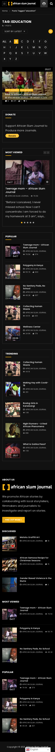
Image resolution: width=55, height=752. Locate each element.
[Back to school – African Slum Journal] (27, 86)
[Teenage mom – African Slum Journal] (12, 251)
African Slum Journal (18, 97)
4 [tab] (30, 222)
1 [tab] (21, 222)
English (34, 749)
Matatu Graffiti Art (30, 537)
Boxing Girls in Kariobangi (30, 404)
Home (5, 11)
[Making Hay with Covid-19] (12, 389)
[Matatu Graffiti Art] (9, 544)
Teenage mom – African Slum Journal (25, 190)
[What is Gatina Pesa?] (12, 450)
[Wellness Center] (12, 333)
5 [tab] (33, 222)
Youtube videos (26, 90)
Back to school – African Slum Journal (25, 94)
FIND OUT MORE (13, 520)
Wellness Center (31, 326)
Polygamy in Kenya (33, 265)
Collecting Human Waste (32, 307)
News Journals (12, 90)
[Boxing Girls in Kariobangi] (12, 409)
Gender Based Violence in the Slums (35, 579)
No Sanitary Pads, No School (34, 287)
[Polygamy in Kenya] (12, 272)
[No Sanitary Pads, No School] (12, 292)
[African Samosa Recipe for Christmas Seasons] (9, 564)
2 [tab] (24, 222)
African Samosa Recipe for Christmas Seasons (34, 559)
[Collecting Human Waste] (12, 313)
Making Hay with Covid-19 (35, 384)
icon (7, 71)
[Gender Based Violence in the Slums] (9, 585)
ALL (4, 41)
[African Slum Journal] (22, 3)
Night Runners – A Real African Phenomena (35, 425)
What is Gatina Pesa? (34, 444)
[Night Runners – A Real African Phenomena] (12, 430)
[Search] (51, 3)
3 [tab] (27, 222)
